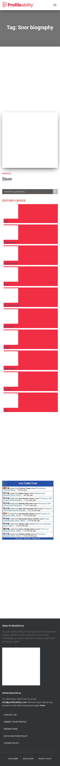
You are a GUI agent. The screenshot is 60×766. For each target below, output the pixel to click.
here (43, 705)
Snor (7, 179)
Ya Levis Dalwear (10, 263)
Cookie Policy (11, 743)
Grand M (7, 348)
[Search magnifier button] (55, 191)
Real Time (27, 538)
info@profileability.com (14, 702)
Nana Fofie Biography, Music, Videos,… (26, 519)
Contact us (10, 714)
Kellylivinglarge (10, 243)
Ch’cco (6, 284)
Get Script (19, 538)
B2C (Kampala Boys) (12, 306)
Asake (6, 221)
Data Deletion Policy (16, 736)
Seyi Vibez (8, 389)
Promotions (11, 728)
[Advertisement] (30, 76)
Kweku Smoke (9, 369)
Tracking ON (36, 538)
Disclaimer (13, 758)
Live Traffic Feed (28, 483)
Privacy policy (45, 758)
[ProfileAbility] (18, 4)
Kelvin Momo (9, 326)
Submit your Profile (15, 721)
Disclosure (28, 758)
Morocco (6, 174)
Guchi (6, 411)
